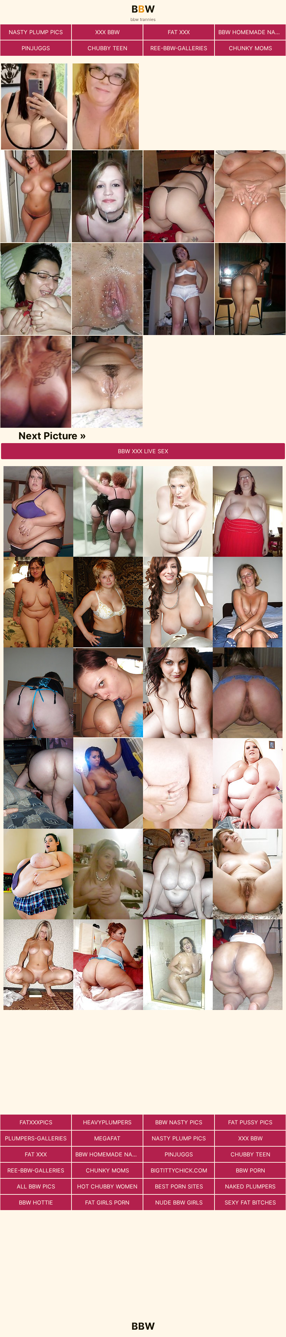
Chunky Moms (250, 48)
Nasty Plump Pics (36, 32)
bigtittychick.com (179, 1170)
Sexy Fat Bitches (250, 1202)
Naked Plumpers (250, 1186)
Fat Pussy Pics (250, 1122)
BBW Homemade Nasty (252, 32)
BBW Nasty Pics (178, 1122)
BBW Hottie (36, 1202)
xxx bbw (107, 32)
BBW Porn (250, 1170)
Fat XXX (179, 32)
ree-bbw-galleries (178, 48)
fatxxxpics (36, 1122)
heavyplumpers (107, 1122)
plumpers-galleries (36, 1138)
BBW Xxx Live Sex (143, 451)
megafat (107, 1138)
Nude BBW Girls (179, 1202)
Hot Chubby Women (107, 1186)
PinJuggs (36, 48)
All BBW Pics (36, 1186)
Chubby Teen (107, 48)
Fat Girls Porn (107, 1202)
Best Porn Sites (179, 1186)
